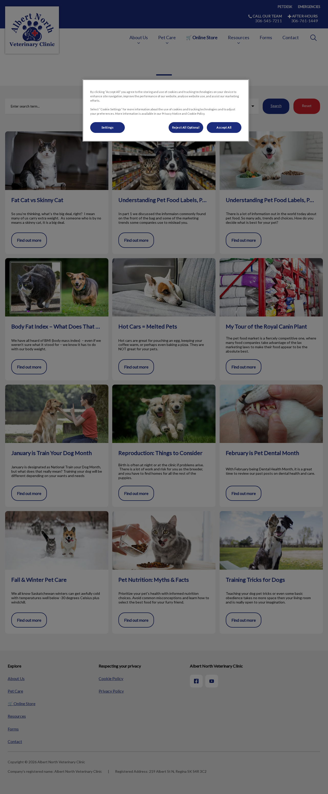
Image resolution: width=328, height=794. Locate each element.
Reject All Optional (186, 127)
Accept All (224, 127)
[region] (166, 110)
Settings (107, 127)
